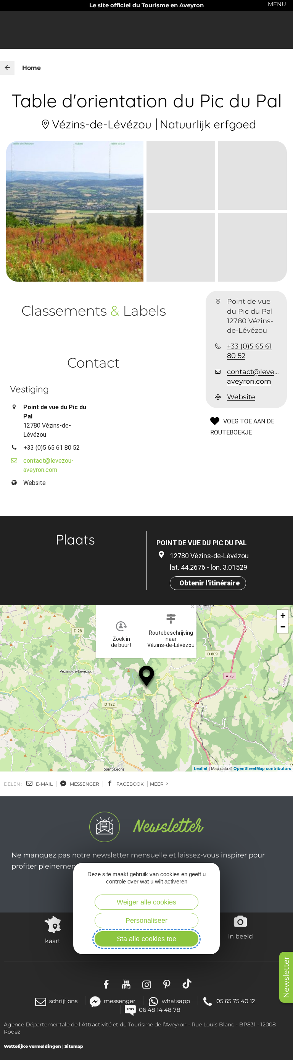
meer (157, 784)
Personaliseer (146, 920)
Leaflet (201, 768)
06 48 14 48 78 (159, 1009)
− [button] (282, 627)
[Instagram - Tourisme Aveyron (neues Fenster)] (146, 984)
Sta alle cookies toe (146, 939)
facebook (129, 784)
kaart (53, 940)
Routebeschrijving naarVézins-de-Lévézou (171, 639)
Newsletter (286, 977)
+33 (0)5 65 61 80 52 (249, 351)
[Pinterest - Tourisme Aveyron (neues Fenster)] (167, 984)
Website (241, 397)
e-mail (44, 784)
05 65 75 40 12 (235, 1001)
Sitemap (73, 1046)
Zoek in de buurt (121, 642)
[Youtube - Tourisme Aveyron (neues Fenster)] (126, 984)
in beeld (240, 936)
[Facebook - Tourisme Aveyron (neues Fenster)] (106, 984)
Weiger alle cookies (146, 902)
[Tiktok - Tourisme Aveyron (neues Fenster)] (187, 984)
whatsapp (176, 1001)
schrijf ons (63, 1001)
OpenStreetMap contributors (262, 768)
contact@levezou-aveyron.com (254, 377)
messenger (84, 784)
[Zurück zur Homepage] (7, 68)
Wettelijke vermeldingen (32, 1046)
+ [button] (282, 615)
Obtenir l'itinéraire (209, 583)
